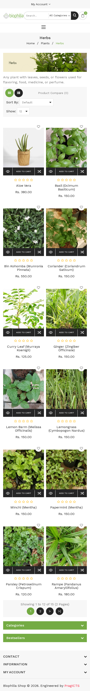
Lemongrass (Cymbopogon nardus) (67, 429)
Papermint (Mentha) (66, 507)
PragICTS (72, 686)
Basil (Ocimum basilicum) (66, 187)
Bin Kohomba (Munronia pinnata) (23, 268)
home (30, 43)
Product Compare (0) (53, 93)
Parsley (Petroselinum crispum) (23, 586)
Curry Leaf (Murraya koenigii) (23, 348)
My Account (40, 4)
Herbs (60, 43)
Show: (11, 111)
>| (59, 611)
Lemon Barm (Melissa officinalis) (23, 429)
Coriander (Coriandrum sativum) (66, 268)
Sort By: (12, 102)
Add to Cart (23, 171)
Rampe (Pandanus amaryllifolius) (66, 586)
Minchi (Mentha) (23, 507)
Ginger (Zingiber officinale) (66, 348)
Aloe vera (23, 186)
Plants (45, 43)
